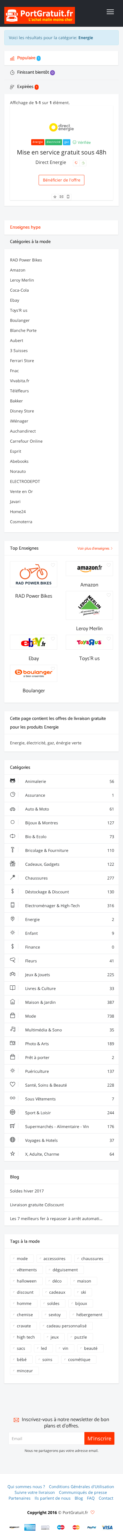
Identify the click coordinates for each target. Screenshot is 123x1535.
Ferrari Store (22, 360)
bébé (22, 1359)
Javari (15, 501)
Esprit (15, 451)
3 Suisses (19, 350)
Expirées (26, 87)
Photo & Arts (69, 1043)
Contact (106, 1498)
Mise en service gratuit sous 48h (61, 152)
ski (83, 1292)
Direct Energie (51, 162)
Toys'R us (18, 310)
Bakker (16, 401)
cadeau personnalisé (67, 1325)
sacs (21, 1348)
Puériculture (69, 1071)
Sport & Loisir (69, 1112)
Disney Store (22, 411)
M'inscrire (99, 1438)
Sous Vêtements (69, 1099)
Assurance (69, 795)
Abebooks (19, 461)
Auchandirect (23, 431)
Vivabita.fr (19, 380)
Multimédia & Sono (69, 1030)
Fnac (14, 370)
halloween (27, 1281)
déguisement (65, 1269)
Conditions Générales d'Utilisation (81, 1486)
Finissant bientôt (34, 72)
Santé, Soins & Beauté (69, 1085)
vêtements (27, 1269)
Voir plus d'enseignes (94, 549)
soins (47, 1359)
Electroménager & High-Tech (69, 905)
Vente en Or (21, 491)
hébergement (89, 1314)
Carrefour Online (26, 441)
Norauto (18, 471)
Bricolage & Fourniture (69, 850)
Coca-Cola (19, 290)
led (44, 1348)
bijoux (81, 1303)
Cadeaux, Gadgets (69, 864)
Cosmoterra (21, 521)
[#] (14, 1527)
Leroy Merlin (22, 280)
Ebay (14, 300)
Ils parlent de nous (53, 1498)
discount (25, 1292)
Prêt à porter (69, 1057)
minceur (25, 1370)
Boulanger (20, 320)
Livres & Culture (69, 988)
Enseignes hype (25, 227)
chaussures (92, 1258)
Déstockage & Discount (69, 891)
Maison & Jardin (69, 1002)
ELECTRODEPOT (25, 481)
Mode (69, 1016)
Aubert (16, 340)
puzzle (80, 1337)
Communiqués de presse (83, 1492)
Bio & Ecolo (69, 836)
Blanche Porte (23, 330)
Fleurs (69, 961)
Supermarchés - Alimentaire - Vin (69, 1126)
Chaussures (69, 878)
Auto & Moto (69, 809)
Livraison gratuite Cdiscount (37, 1204)
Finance (69, 947)
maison (84, 1281)
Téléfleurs (19, 390)
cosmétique (79, 1359)
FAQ (91, 1498)
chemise (25, 1314)
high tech (26, 1337)
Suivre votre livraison (35, 1492)
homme (24, 1303)
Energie (69, 919)
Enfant (69, 933)
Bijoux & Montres (69, 822)
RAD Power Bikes (26, 260)
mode (22, 1258)
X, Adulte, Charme (69, 1154)
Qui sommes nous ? (26, 1486)
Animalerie (69, 781)
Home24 (18, 511)
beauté (91, 1348)
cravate (24, 1325)
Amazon (17, 270)
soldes (53, 1303)
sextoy (55, 1314)
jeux (55, 1337)
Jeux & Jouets (69, 974)
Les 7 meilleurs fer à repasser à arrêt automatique (58, 1218)
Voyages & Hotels (69, 1140)
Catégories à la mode (30, 242)
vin (65, 1348)
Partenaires (20, 1498)
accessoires (54, 1258)
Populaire (27, 58)
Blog (79, 1498)
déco (56, 1281)
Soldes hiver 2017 (27, 1191)
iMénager (19, 421)
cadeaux (57, 1292)
